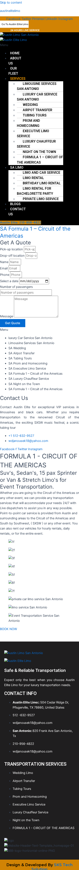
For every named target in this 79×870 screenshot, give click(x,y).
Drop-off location (12, 256)
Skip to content (11, 2)
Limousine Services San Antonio (36, 86)
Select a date (9, 281)
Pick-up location (12, 249)
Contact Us (17, 211)
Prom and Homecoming (28, 123)
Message (7, 316)
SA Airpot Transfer (21, 353)
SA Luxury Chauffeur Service (28, 379)
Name (4, 262)
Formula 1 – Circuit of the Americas (40, 159)
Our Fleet (13, 71)
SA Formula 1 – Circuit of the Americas (35, 373)
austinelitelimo (10, 11)
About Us (14, 60)
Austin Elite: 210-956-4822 (20, 222)
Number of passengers (16, 287)
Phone (5, 275)
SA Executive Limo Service (27, 368)
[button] (13, 45)
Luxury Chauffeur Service (36, 144)
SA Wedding (17, 348)
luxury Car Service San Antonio (37, 96)
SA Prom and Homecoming (27, 363)
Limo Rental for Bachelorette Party (35, 191)
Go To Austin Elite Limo (14, 24)
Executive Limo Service (33, 133)
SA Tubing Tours (20, 358)
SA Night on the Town (24, 384)
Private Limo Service (41, 199)
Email (4, 268)
